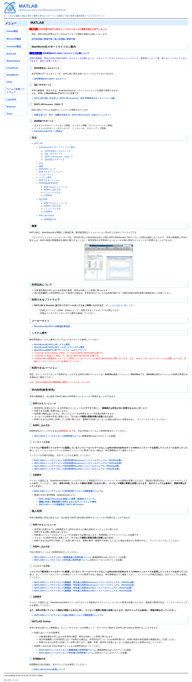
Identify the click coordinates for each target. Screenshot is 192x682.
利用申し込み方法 (52, 189)
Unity (9, 82)
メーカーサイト (46, 174)
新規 (60, 16)
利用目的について (47, 169)
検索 (72, 16)
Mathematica (13, 61)
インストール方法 (52, 192)
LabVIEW (11, 99)
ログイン (98, 16)
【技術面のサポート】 (54, 159)
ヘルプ (89, 16)
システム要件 (45, 177)
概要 (41, 166)
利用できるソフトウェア (50, 172)
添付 (42, 16)
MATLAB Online (46, 215)
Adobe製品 (12, 31)
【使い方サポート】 (53, 154)
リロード (50, 16)
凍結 (24, 16)
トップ (8, 16)
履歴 (36, 16)
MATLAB (28, 6)
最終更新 (80, 16)
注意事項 (48, 195)
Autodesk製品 (14, 46)
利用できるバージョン (49, 180)
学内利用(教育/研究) (48, 183)
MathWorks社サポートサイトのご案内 (57, 147)
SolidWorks (13, 75)
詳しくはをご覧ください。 (121, 305)
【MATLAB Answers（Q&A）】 (58, 156)
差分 (30, 16)
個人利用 (43, 199)
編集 (18, 16)
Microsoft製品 (14, 39)
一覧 (66, 16)
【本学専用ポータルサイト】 (57, 151)
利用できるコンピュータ (55, 187)
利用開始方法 (50, 219)
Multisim (11, 106)
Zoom (10, 113)
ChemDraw (12, 68)
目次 (41, 163)
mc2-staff (15, 680)
